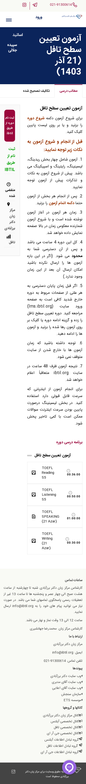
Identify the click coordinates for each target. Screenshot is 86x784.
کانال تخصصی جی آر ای (63, 733)
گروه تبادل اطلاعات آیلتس (61, 740)
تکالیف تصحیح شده (36, 91)
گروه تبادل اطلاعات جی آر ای (60, 752)
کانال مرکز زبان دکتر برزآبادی (61, 715)
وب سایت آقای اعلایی (66, 688)
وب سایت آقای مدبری (66, 682)
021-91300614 (61, 4)
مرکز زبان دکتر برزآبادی (9, 219)
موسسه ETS (72, 700)
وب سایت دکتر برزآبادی (65, 676)
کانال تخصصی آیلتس (65, 721)
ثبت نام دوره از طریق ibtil (9, 125)
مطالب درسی (68, 91)
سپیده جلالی (12, 48)
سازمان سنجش (71, 694)
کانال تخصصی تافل (66, 727)
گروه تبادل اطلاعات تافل (63, 746)
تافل (12, 242)
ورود (38, 17)
